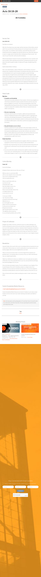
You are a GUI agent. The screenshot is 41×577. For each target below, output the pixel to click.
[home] (5, 1)
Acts (20, 313)
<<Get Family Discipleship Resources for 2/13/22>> (14, 289)
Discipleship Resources (26, 324)
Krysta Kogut (29, 337)
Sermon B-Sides (7, 334)
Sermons (4, 6)
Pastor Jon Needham (24, 13)
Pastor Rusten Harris (13, 338)
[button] (40, 1)
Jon (4, 301)
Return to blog (4, 4)
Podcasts (4, 324)
